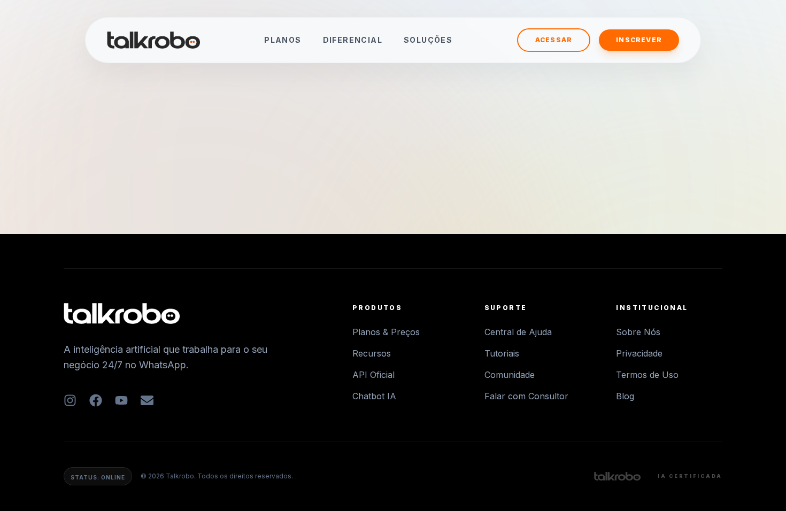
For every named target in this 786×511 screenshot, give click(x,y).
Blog (625, 396)
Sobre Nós (638, 332)
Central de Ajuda (518, 332)
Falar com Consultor (526, 396)
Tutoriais (501, 353)
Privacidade (639, 353)
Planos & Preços (386, 332)
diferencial (352, 39)
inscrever (639, 40)
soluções (428, 39)
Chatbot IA (374, 396)
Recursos (371, 353)
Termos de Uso (647, 374)
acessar (553, 40)
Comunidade (509, 374)
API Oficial (373, 374)
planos (282, 39)
